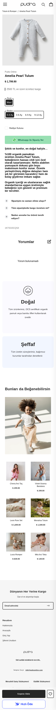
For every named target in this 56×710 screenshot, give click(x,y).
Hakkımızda (7, 625)
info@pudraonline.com (34, 670)
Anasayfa (6, 630)
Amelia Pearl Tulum (27, 11)
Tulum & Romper (9, 11)
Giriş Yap (6, 636)
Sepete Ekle (23, 694)
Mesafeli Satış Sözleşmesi (17, 681)
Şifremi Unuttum (9, 640)
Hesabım (7, 620)
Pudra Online (10, 72)
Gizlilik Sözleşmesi (41, 681)
